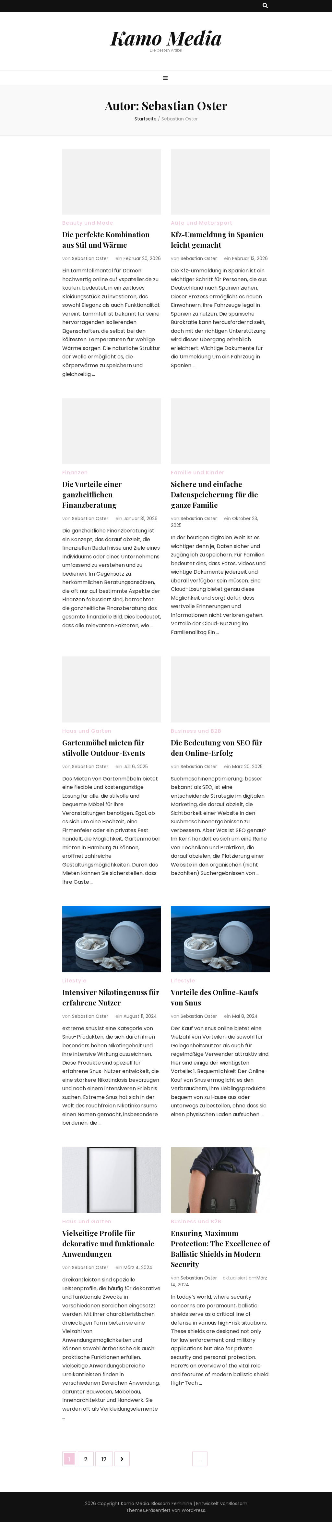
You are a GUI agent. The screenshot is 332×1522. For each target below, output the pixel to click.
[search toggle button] (265, 6)
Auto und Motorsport (201, 223)
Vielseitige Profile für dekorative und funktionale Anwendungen (108, 1243)
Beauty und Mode (87, 223)
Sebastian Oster (90, 258)
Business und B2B (196, 731)
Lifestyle (74, 980)
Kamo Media (166, 37)
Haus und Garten (87, 731)
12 (107, 1459)
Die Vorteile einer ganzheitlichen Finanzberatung (92, 494)
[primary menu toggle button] (166, 78)
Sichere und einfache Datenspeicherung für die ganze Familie (214, 494)
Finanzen (75, 472)
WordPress (193, 1510)
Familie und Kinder (197, 472)
